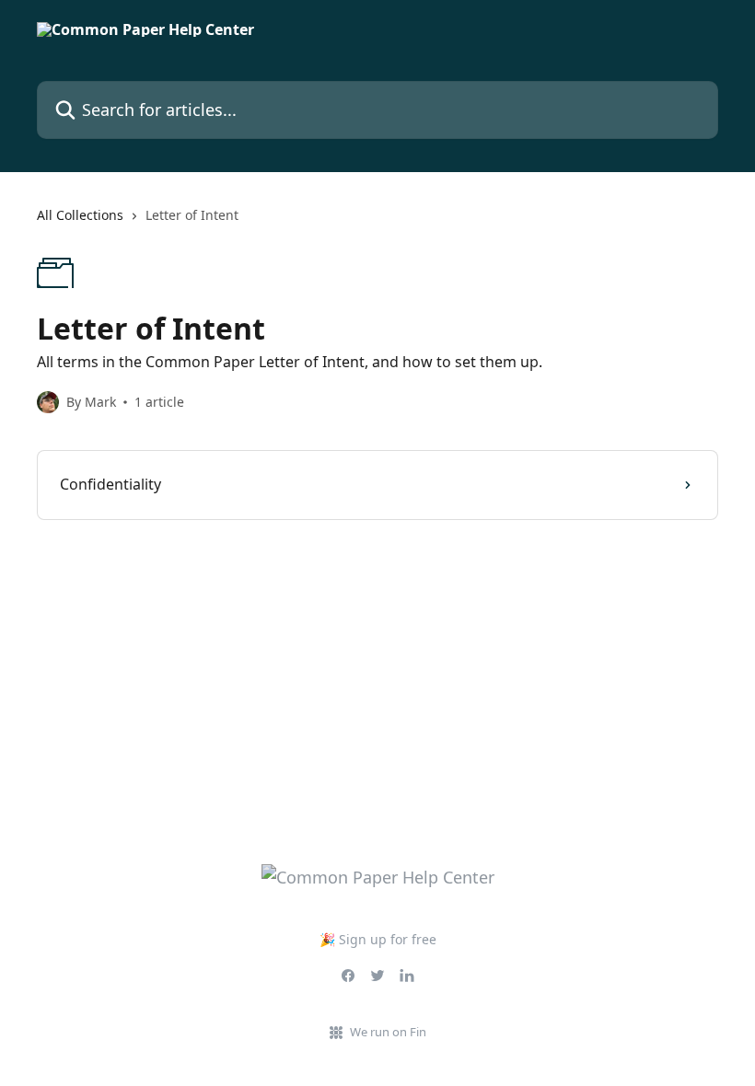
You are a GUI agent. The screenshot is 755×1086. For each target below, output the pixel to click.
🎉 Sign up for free (377, 939)
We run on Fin (388, 1031)
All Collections (80, 215)
